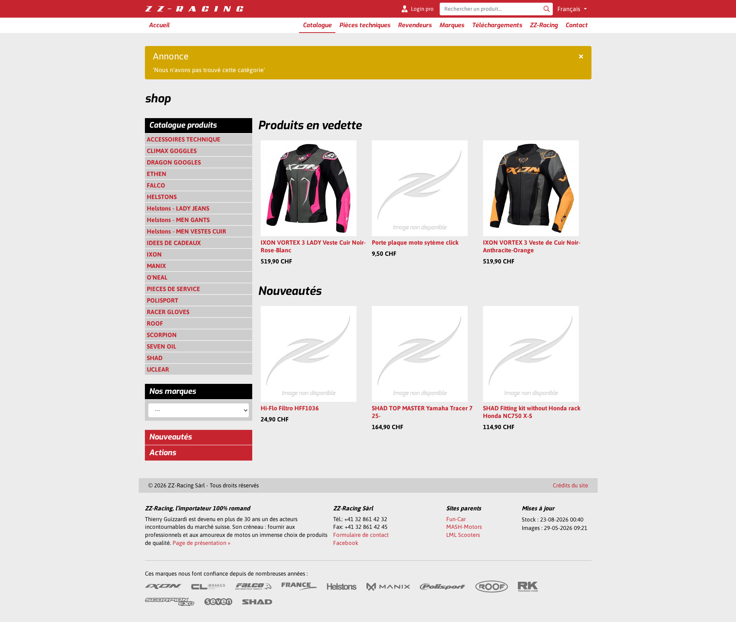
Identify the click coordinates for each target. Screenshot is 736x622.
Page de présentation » (201, 543)
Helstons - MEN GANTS (178, 219)
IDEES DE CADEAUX (174, 242)
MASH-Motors (464, 526)
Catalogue (317, 25)
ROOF (155, 323)
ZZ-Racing (544, 25)
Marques (451, 25)
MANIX (156, 265)
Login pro (422, 9)
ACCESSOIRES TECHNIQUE (183, 139)
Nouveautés (170, 437)
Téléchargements (497, 25)
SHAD (155, 357)
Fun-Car (456, 519)
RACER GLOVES (168, 311)
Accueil (159, 25)
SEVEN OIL (161, 346)
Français (569, 8)
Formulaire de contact (361, 534)
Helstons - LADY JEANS (178, 208)
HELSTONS (162, 196)
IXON (154, 254)
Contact (576, 25)
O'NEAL (157, 277)
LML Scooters (463, 534)
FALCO (156, 185)
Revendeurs (415, 25)
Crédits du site (570, 485)
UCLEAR (158, 369)
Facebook (345, 543)
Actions (162, 453)
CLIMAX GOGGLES (172, 150)
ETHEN (156, 173)
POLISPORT (162, 300)
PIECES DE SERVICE (173, 288)
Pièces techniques (364, 25)
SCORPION (162, 334)
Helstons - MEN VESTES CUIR (186, 231)
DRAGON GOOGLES (174, 162)
